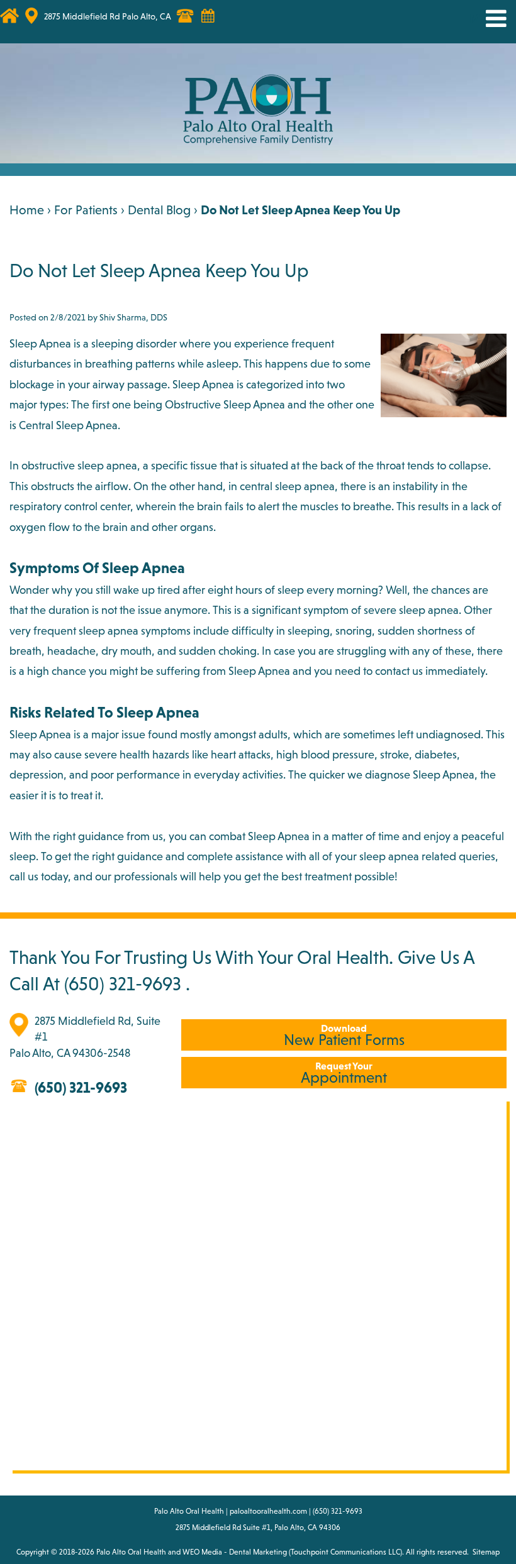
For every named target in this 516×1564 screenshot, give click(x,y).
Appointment (344, 1073)
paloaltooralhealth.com (268, 1511)
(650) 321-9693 (122, 983)
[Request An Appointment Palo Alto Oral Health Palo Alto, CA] (214, 22)
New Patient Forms (344, 1035)
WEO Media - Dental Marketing (234, 1552)
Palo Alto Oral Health (131, 1552)
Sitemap (486, 1552)
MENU (486, 18)
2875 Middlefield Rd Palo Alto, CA (107, 16)
